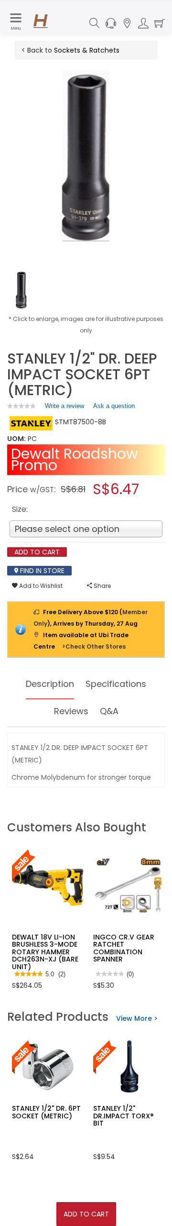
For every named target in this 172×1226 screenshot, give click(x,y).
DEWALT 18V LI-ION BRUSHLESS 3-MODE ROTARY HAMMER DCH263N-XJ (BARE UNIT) (45, 952)
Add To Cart (86, 1214)
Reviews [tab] (71, 711)
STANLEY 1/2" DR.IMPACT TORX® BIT (123, 1116)
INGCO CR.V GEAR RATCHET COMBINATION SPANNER (123, 948)
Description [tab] (50, 684)
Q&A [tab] (109, 711)
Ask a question (114, 405)
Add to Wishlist (40, 586)
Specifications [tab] (116, 684)
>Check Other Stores (94, 646)
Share (101, 586)
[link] (21, 405)
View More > (137, 1018)
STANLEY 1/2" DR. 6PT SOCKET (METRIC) (46, 1112)
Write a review (64, 408)
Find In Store (41, 570)
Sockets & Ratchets (86, 50)
